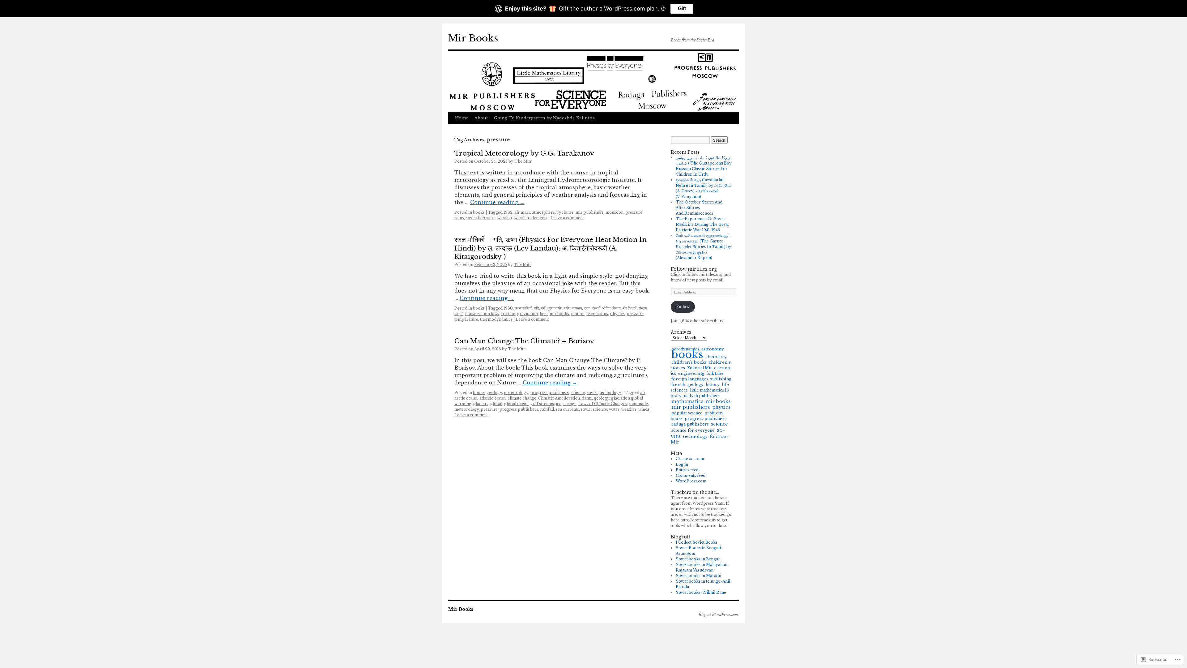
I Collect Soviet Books (696, 542)
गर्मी (543, 308)
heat (544, 313)
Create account (690, 458)
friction (508, 313)
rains (459, 218)
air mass (522, 212)
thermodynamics (496, 319)
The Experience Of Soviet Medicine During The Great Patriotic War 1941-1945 (702, 224)
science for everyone (693, 430)
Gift (682, 8)
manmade (638, 403)
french (678, 384)
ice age (569, 403)
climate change (522, 398)
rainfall (547, 409)
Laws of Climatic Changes (602, 403)
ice (558, 403)
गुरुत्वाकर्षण (554, 308)
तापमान (577, 308)
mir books (559, 313)
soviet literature (481, 218)
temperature (466, 319)
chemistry (716, 356)
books (479, 212)
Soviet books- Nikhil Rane (701, 592)
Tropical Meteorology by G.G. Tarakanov (524, 153)
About (481, 118)
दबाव (587, 308)
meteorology (516, 392)
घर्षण (567, 308)
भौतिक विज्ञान (611, 308)
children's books (689, 362)
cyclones (565, 212)
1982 (508, 212)
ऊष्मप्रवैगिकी (523, 308)
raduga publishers (690, 424)
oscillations (597, 313)
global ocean (516, 403)
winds (643, 409)
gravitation (527, 313)
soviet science (594, 409)
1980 (508, 308)
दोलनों (596, 308)
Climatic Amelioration (559, 398)
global (496, 403)
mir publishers (590, 212)
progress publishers (549, 392)
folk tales (715, 373)
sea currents (567, 409)
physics (617, 313)
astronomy (712, 349)
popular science (686, 413)
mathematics (687, 401)
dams (587, 398)
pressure (633, 212)
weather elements (530, 218)
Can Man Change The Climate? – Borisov (524, 341)
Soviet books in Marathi (698, 575)
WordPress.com (691, 481)
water (614, 409)
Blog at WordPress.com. (719, 614)
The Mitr (523, 161)
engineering (691, 373)
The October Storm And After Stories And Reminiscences (699, 208)
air (642, 392)
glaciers (480, 403)
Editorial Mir (699, 368)
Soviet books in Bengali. (698, 559)
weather (505, 218)
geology (494, 392)
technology (610, 392)
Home (461, 118)
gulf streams (542, 403)
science (578, 392)
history (713, 384)
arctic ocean (466, 398)
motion (578, 313)
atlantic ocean (492, 398)
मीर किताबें (629, 308)
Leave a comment (567, 218)
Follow (682, 306)
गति (536, 308)
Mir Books (473, 38)
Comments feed (690, 475)
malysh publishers (702, 395)
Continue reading (497, 202)
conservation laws (482, 313)
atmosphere (543, 212)
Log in (682, 464)
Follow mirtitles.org (694, 269)
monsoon (614, 212)
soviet (592, 392)
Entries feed (687, 470)
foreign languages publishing (701, 379)
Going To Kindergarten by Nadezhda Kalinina (544, 118)
